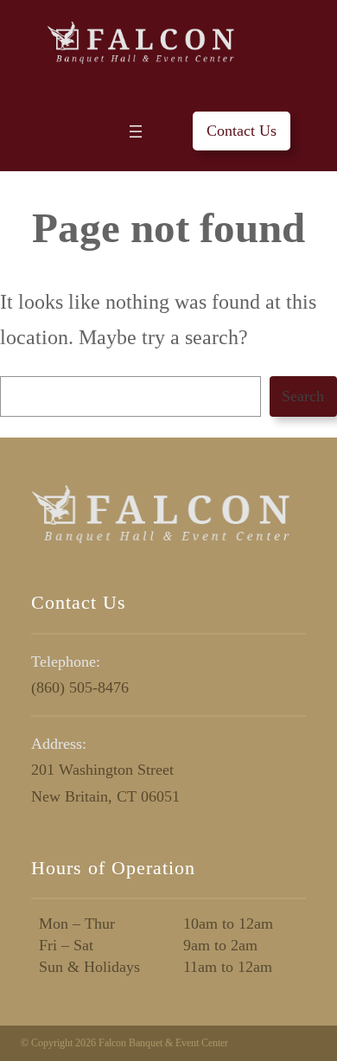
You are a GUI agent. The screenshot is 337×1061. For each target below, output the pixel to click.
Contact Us (242, 130)
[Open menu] (135, 131)
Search (303, 396)
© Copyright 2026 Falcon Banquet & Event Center (124, 1043)
